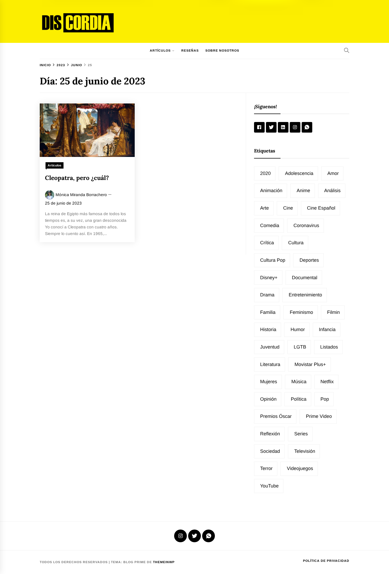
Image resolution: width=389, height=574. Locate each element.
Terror (266, 468)
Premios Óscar (276, 416)
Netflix (327, 381)
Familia (267, 312)
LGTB (300, 347)
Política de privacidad (326, 561)
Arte (264, 208)
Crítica (267, 242)
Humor (298, 329)
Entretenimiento (305, 294)
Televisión (304, 451)
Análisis (332, 190)
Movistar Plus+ (310, 364)
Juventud (269, 347)
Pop (324, 399)
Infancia (327, 329)
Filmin (333, 312)
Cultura (296, 242)
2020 (265, 173)
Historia (268, 329)
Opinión (268, 399)
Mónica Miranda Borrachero (81, 194)
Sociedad (270, 451)
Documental (304, 277)
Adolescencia (299, 173)
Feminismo (301, 312)
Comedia (269, 225)
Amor (333, 173)
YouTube (269, 486)
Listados (329, 347)
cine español (321, 208)
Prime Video (319, 416)
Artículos (160, 50)
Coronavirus (306, 225)
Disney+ (269, 277)
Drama (267, 294)
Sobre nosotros (222, 50)
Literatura (270, 364)
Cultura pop (272, 260)
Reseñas (190, 50)
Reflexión (270, 433)
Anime (303, 190)
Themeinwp (164, 562)
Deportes (309, 260)
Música (298, 381)
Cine (288, 208)
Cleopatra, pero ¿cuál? (77, 178)
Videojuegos (300, 468)
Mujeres (268, 381)
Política (298, 399)
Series (301, 433)
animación (271, 190)
